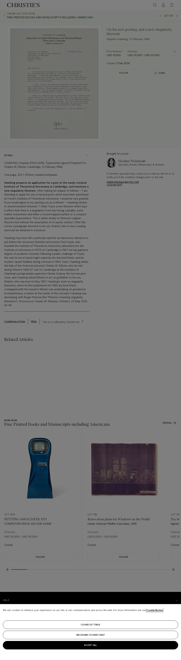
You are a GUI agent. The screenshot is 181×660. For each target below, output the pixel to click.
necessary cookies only (90, 635)
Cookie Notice (155, 610)
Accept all (90, 645)
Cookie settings (90, 624)
